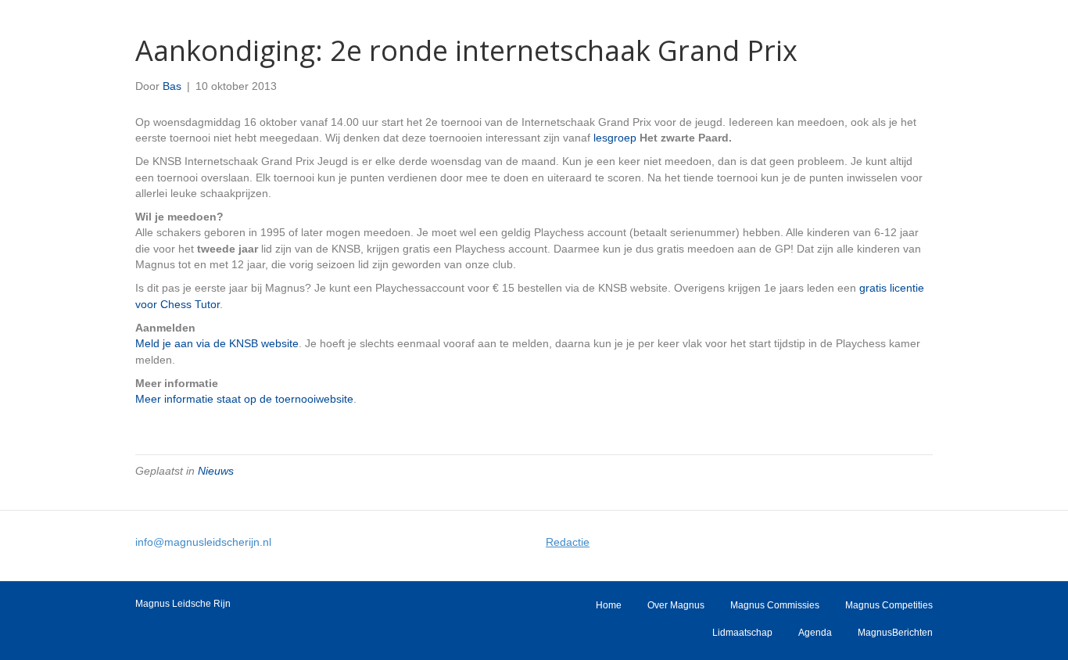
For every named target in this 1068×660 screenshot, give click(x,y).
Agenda (815, 632)
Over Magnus (675, 605)
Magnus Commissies (774, 605)
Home (609, 605)
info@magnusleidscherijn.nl (203, 542)
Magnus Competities (889, 605)
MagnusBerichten (895, 632)
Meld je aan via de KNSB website (217, 343)
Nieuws (216, 471)
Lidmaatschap (742, 632)
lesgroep (614, 137)
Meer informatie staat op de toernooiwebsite (244, 399)
